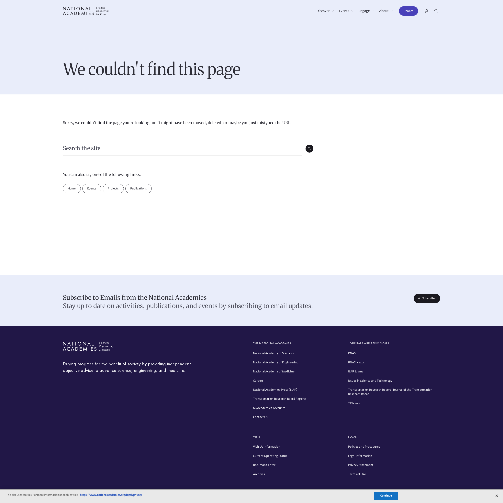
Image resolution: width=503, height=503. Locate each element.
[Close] (496, 495)
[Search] (436, 11)
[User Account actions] (427, 11)
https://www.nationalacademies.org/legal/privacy (111, 495)
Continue (386, 495)
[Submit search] (309, 149)
